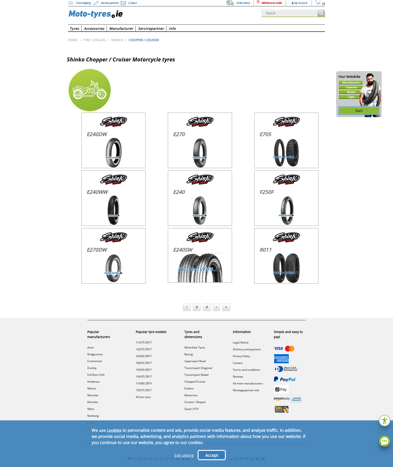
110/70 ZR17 (144, 342)
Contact (238, 363)
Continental (94, 361)
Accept (211, 455)
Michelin (92, 402)
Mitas (90, 409)
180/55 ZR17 (144, 363)
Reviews (238, 377)
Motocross (191, 395)
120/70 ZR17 (144, 349)
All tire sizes (143, 397)
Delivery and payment (247, 349)
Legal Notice (241, 342)
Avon (90, 347)
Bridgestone (95, 354)
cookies (114, 430)
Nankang (93, 416)
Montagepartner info (246, 390)
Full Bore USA (96, 375)
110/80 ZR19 (144, 383)
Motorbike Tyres (194, 347)
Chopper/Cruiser (195, 382)
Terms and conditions (246, 370)
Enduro (189, 388)
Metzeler (93, 395)
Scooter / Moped (194, 402)
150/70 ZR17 (144, 390)
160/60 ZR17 (144, 356)
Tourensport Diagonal (198, 368)
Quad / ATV (191, 409)
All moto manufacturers (248, 383)
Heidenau (93, 382)
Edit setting (184, 455)
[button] (384, 420)
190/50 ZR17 (144, 370)
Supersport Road (195, 361)
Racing (188, 354)
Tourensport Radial (196, 375)
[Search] (321, 13)
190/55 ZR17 (144, 377)
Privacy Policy (241, 356)
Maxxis (91, 388)
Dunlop (91, 368)
